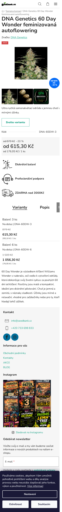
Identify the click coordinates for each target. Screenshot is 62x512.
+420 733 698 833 (22, 328)
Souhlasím (44, 504)
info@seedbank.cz (21, 321)
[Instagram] (14, 337)
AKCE (6, 362)
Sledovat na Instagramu (29, 432)
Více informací (35, 486)
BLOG (6, 367)
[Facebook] (6, 337)
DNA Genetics (19, 37)
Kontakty (8, 358)
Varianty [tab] (19, 207)
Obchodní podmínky (14, 353)
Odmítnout (15, 504)
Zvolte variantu (15, 122)
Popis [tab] (45, 207)
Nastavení (30, 494)
